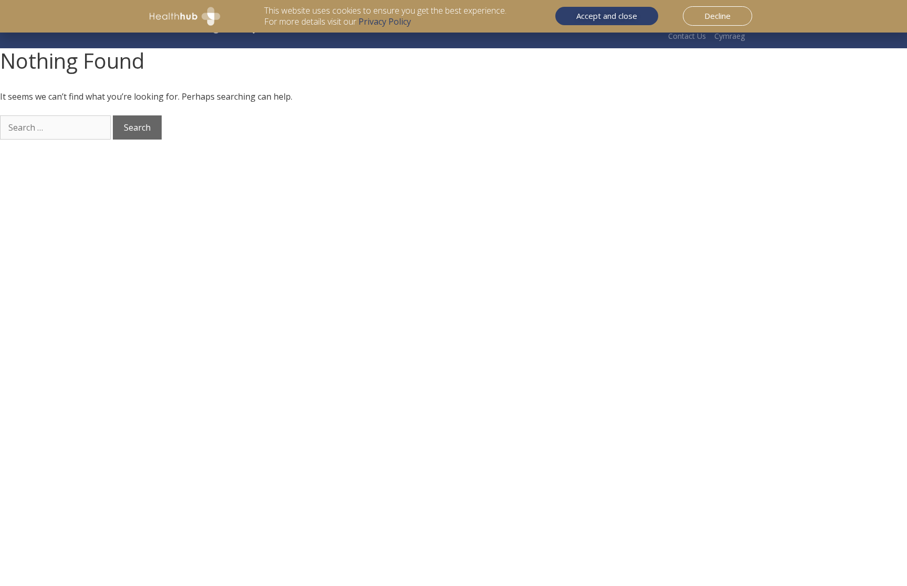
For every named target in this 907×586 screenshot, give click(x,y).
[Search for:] (56, 127)
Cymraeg (729, 36)
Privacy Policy (384, 21)
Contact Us (687, 36)
